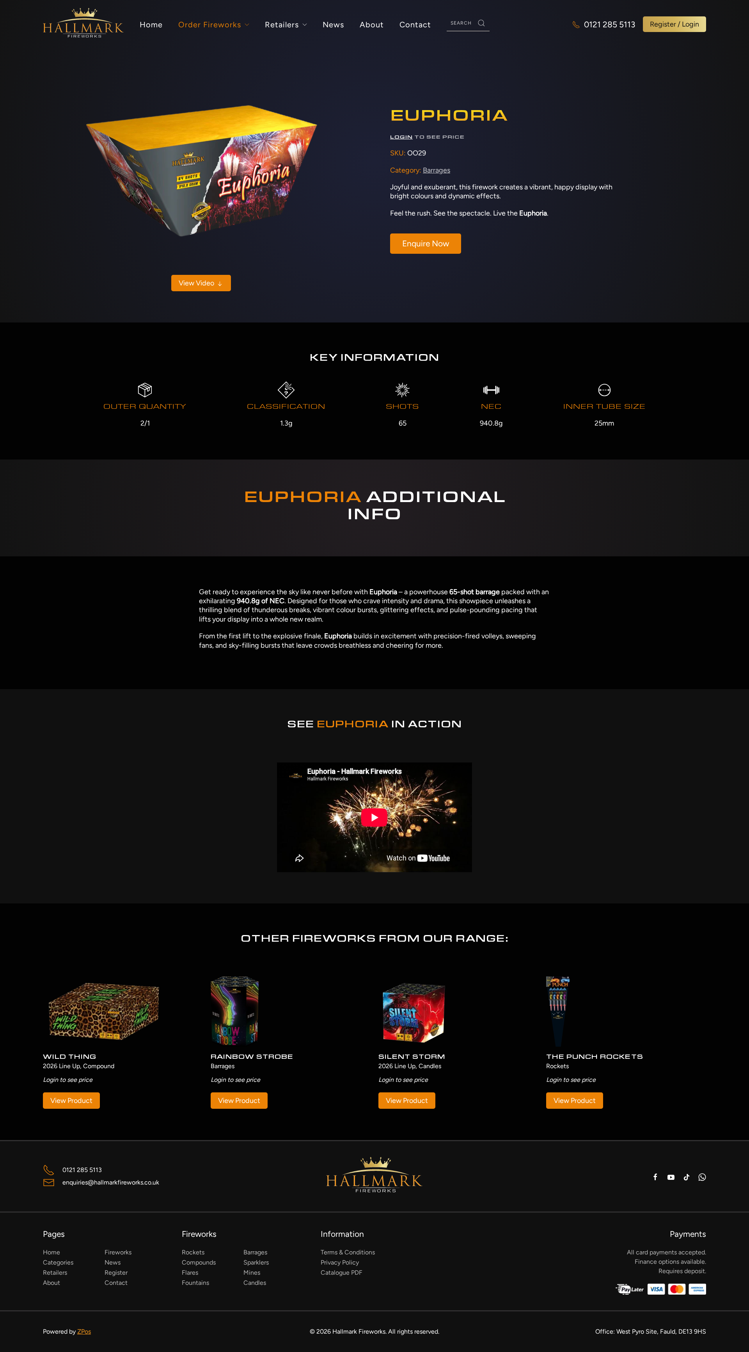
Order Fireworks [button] (209, 24)
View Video (197, 283)
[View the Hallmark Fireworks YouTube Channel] (671, 1176)
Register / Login (674, 24)
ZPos (84, 1331)
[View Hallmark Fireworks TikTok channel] (686, 1176)
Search (481, 23)
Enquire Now (425, 243)
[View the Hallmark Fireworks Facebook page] (655, 1176)
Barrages (436, 170)
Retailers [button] (282, 24)
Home (151, 24)
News (333, 24)
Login (401, 137)
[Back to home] (83, 24)
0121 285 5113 (609, 24)
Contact (415, 24)
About (372, 24)
